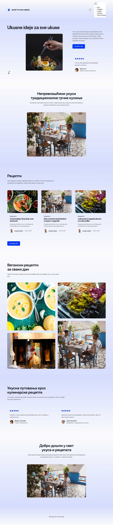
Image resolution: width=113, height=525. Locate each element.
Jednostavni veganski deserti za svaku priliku (89, 220)
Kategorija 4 (13, 216)
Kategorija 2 (81, 216)
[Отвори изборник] (90, 10)
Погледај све (13, 243)
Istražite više (78, 46)
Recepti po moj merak (21, 10)
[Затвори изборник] (95, 3)
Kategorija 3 (47, 216)
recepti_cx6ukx (18, 230)
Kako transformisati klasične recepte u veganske (55, 220)
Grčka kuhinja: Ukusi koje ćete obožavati (22, 220)
